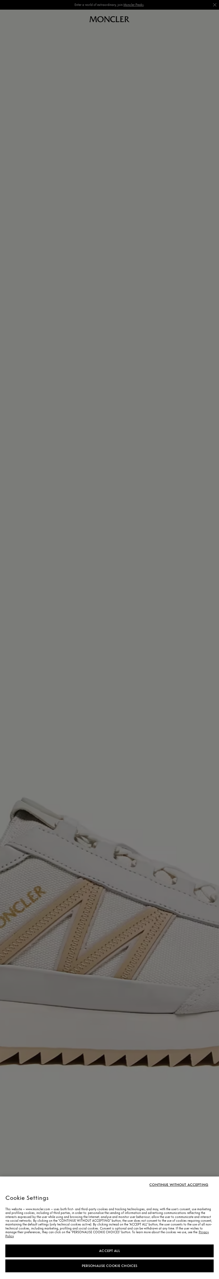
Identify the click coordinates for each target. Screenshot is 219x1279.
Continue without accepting (178, 1185)
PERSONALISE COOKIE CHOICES (110, 1265)
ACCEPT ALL (109, 1250)
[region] (109, 1228)
